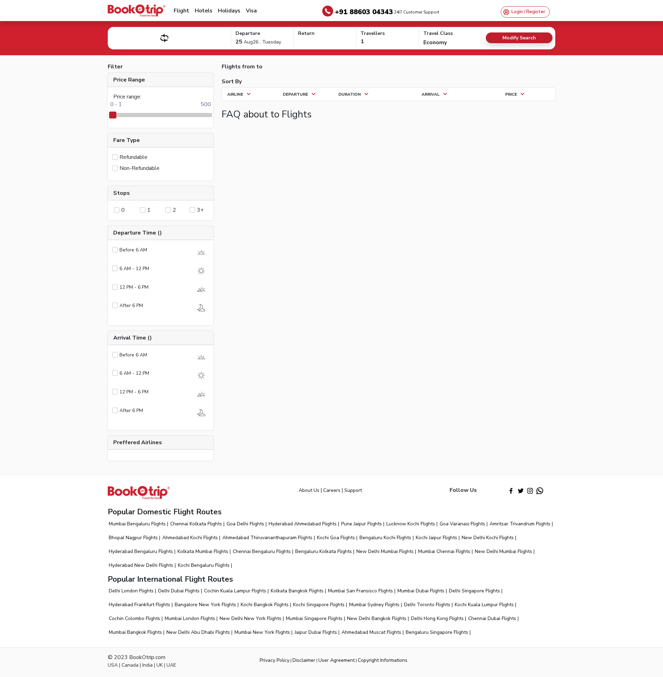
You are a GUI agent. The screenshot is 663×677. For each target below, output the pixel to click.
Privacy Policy (274, 660)
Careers (331, 490)
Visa (251, 11)
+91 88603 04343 (387, 12)
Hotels (203, 11)
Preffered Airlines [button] (137, 442)
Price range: (127, 97)
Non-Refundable (139, 168)
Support (353, 490)
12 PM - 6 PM (133, 287)
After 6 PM (131, 305)
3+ (200, 210)
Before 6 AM (133, 250)
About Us (309, 490)
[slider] (112, 115)
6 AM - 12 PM (134, 268)
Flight (181, 11)
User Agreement (336, 660)
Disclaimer (303, 660)
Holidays (229, 11)
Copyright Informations (382, 660)
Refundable (133, 157)
